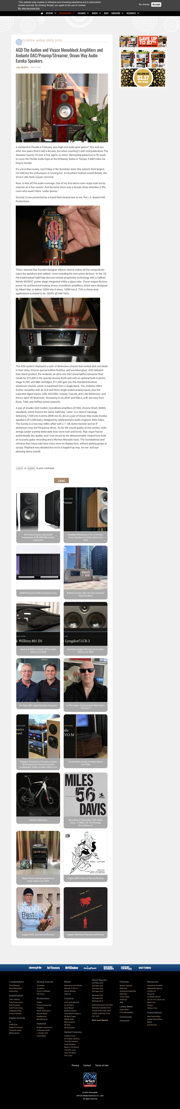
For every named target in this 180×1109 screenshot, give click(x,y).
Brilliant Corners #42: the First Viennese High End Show (85, 594)
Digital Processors (16, 1027)
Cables (39, 1002)
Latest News (126, 1006)
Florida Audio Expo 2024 (101, 1011)
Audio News (124, 1010)
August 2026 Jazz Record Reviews (38, 934)
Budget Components (44, 1027)
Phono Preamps (15, 1014)
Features (67, 994)
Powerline (40, 1008)
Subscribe (115, 13)
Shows (95, 13)
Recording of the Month (73, 986)
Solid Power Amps (16, 1008)
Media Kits (151, 1002)
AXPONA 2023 (97, 986)
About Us (150, 994)
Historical (123, 1000)
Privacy (150, 1005)
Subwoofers (13, 991)
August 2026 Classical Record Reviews (85, 878)
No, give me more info (29, 8)
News (106, 13)
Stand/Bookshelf (15, 988)
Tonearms (40, 988)
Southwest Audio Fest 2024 (102, 1005)
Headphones (41, 1016)
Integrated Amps (15, 1011)
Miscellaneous (42, 1019)
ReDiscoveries (69, 1022)
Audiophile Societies (155, 986)
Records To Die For (71, 988)
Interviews (123, 994)
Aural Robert (69, 1008)
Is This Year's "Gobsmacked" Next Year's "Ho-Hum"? (85, 706)
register (31, 468)
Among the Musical (71, 1002)
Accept (156, 4)
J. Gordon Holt (42, 1033)
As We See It (69, 1005)
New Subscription (154, 1016)
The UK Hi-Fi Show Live (156, 1000)
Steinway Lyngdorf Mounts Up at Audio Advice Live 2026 (85, 650)
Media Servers (14, 1033)
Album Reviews (70, 991)
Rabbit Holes (69, 1019)
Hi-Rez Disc (13, 1025)
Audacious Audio (43, 1030)
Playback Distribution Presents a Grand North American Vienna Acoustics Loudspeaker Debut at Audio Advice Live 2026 (38, 765)
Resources (131, 13)
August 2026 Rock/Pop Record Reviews (85, 934)
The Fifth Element (71, 1042)
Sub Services (152, 1025)
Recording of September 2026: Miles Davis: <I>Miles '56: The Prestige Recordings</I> (85, 823)
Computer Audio (15, 1030)
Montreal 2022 (97, 998)
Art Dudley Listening (71, 1039)
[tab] (61, 480)
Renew (149, 1022)
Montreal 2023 (97, 995)
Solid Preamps (14, 1005)
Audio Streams (70, 1044)
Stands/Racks (42, 1014)
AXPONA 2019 (97, 991)
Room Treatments (43, 1011)
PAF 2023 (95, 1016)
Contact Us (151, 991)
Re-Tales (67, 1025)
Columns (82, 13)
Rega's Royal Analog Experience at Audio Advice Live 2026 (38, 879)
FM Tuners (41, 994)
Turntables (41, 986)
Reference (123, 988)
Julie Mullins (22, 67)
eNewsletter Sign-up (154, 988)
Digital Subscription (154, 1019)
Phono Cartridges (43, 991)
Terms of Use (152, 1008)
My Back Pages (70, 1016)
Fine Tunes (68, 1056)
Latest (61, 480)
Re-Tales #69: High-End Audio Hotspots (38, 705)
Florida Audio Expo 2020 (42, 40)
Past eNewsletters (126, 1012)
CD (10, 1022)
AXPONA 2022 (97, 989)
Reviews (49, 13)
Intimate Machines (38, 820)
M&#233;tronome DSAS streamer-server (38, 593)
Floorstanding (14, 986)
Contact (87, 1065)
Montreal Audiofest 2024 (101, 1008)
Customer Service (153, 997)
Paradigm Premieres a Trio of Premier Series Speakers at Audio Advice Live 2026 (85, 537)
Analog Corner (69, 1036)
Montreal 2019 (97, 1001)
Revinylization (69, 1028)
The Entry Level (70, 1050)
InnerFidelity (41, 1036)
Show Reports (99, 980)
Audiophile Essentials (128, 991)
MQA (121, 1002)
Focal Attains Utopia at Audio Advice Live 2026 (85, 763)
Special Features (126, 986)
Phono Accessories (44, 1005)
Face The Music (70, 1053)
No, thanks (144, 4)
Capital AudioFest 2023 (101, 1013)
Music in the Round (71, 1047)
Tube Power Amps (16, 1002)
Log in (20, 468)
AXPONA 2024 (97, 983)
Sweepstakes (125, 1021)
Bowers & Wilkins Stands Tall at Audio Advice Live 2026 (38, 650)
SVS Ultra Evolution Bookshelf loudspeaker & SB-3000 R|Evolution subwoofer (38, 537)
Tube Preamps (14, 999)
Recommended (65, 13)
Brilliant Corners (70, 1011)
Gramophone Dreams (72, 1014)
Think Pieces (124, 997)
